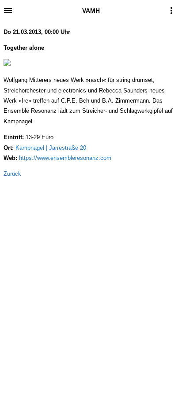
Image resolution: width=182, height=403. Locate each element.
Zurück (12, 173)
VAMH (91, 10)
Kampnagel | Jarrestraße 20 (50, 147)
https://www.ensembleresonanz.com (65, 158)
